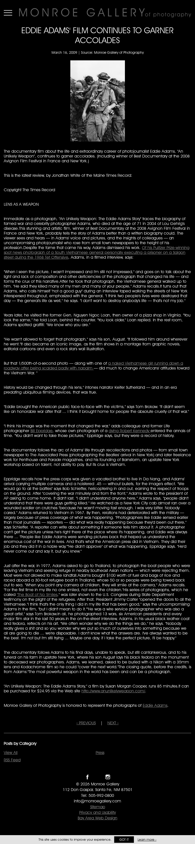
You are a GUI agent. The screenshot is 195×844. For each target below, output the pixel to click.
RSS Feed (12, 760)
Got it (124, 839)
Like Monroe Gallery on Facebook (87, 776)
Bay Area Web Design (97, 818)
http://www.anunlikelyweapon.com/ (113, 691)
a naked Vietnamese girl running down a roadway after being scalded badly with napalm (93, 366)
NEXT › (113, 722)
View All (11, 752)
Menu (8, 12)
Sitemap (97, 806)
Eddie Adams (155, 705)
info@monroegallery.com (97, 801)
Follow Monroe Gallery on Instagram (107, 776)
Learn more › (147, 839)
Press (100, 752)
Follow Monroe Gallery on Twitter (97, 776)
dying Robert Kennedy (130, 430)
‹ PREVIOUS (86, 722)
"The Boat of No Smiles (37, 594)
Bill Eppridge (41, 430)
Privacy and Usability (97, 812)
